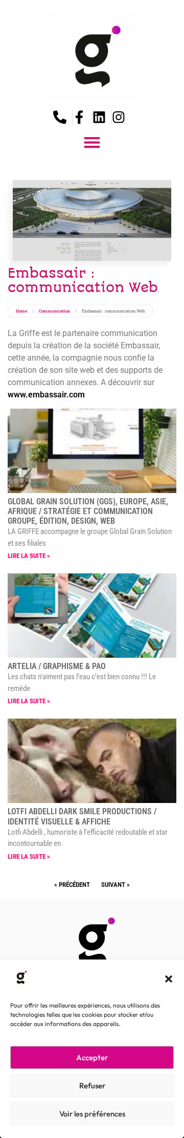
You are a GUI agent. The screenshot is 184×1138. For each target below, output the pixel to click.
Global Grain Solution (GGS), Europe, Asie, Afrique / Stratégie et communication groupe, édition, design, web (88, 511)
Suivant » (115, 884)
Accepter (92, 1057)
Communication (54, 311)
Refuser (92, 1085)
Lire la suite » (29, 556)
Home (21, 311)
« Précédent (72, 884)
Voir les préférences (92, 1114)
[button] (169, 979)
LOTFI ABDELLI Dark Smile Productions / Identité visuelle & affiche (82, 816)
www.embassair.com (46, 394)
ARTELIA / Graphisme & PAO (57, 666)
